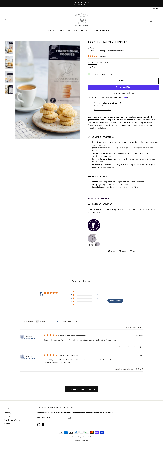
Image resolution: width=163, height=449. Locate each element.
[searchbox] (27, 321)
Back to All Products (83, 389)
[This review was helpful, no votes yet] (136, 347)
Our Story (64, 30)
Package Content (99, 62)
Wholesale (81, 30)
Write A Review (115, 301)
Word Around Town (12, 420)
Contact (7, 423)
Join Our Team (10, 409)
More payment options (123, 93)
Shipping (101, 51)
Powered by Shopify (81, 440)
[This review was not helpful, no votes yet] (140, 347)
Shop (51, 30)
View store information (102, 110)
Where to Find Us (104, 30)
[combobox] (50, 321)
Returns (7, 416)
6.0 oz (92, 67)
